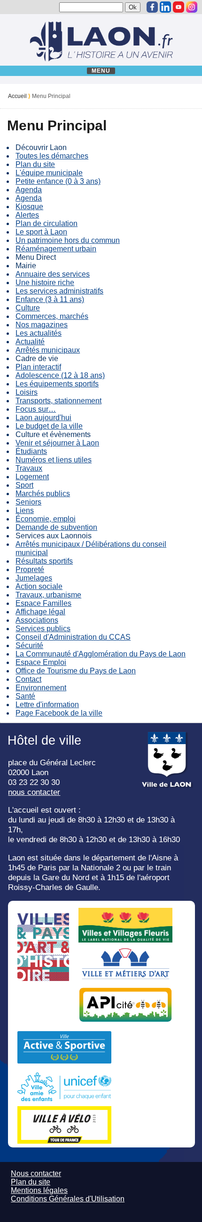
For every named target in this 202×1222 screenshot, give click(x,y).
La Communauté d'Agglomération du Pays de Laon (101, 654)
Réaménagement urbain (56, 249)
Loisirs (27, 392)
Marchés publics (43, 494)
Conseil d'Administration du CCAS (73, 637)
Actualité (30, 342)
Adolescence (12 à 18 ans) (60, 375)
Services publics (43, 629)
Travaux (29, 468)
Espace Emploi (41, 662)
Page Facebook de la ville (59, 713)
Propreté (30, 569)
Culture (28, 308)
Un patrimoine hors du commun (68, 240)
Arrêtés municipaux (48, 350)
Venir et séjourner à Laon (57, 443)
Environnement (41, 688)
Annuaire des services (53, 274)
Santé (25, 696)
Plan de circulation (47, 223)
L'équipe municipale (49, 173)
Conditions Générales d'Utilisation (67, 1199)
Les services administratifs (59, 291)
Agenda (29, 190)
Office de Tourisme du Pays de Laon (76, 671)
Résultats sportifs (44, 561)
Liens (25, 510)
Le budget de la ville (49, 426)
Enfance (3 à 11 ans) (50, 299)
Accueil (17, 96)
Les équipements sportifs (57, 384)
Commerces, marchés (52, 316)
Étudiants (31, 451)
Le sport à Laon (41, 232)
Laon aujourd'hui (43, 418)
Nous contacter (36, 1173)
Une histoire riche (45, 283)
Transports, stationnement (58, 401)
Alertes (27, 215)
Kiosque (29, 207)
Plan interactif (38, 367)
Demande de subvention (56, 527)
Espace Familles (43, 603)
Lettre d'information (47, 705)
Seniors (28, 502)
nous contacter (34, 792)
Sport (24, 485)
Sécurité (29, 645)
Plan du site (35, 164)
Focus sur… (36, 409)
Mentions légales (39, 1190)
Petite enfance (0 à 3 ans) (58, 181)
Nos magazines (42, 325)
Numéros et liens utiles (54, 460)
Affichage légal (40, 612)
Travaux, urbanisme (48, 595)
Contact (28, 679)
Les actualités (39, 333)
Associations (37, 620)
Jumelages (34, 578)
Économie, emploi (46, 519)
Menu (101, 71)
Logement (32, 477)
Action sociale (39, 586)
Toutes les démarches (52, 156)
